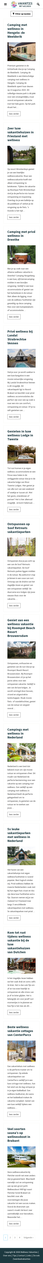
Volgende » (28, 1237)
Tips (14, 1255)
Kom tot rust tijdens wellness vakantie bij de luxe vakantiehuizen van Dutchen (19, 942)
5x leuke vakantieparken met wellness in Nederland (18, 835)
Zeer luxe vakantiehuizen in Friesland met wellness (20, 134)
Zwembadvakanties (21, 1259)
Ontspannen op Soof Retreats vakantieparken (18, 528)
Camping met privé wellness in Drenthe (21, 236)
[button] (37, 4)
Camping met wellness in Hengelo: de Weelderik (17, 31)
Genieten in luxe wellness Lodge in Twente (20, 435)
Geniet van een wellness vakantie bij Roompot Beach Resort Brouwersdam (21, 628)
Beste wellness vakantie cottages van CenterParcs (20, 1031)
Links (29, 1255)
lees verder (14, 113)
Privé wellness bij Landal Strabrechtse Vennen (20, 337)
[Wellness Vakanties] (21, 4)
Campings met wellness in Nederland (18, 733)
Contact (21, 1255)
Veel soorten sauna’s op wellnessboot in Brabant (18, 1135)
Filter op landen (23, 13)
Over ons (7, 1255)
